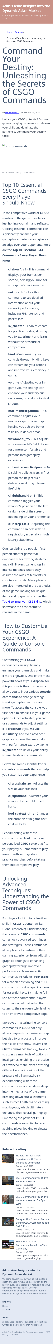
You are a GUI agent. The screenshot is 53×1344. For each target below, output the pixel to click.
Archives (6, 1309)
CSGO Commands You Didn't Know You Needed (32, 1179)
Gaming (19, 32)
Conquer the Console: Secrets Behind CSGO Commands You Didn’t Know (32, 1223)
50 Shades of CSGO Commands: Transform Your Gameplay (31, 1245)
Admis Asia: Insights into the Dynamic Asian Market (26, 8)
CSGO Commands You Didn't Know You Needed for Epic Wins (32, 1200)
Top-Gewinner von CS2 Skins (21, 601)
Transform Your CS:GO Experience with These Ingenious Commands (28, 1159)
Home (9, 32)
